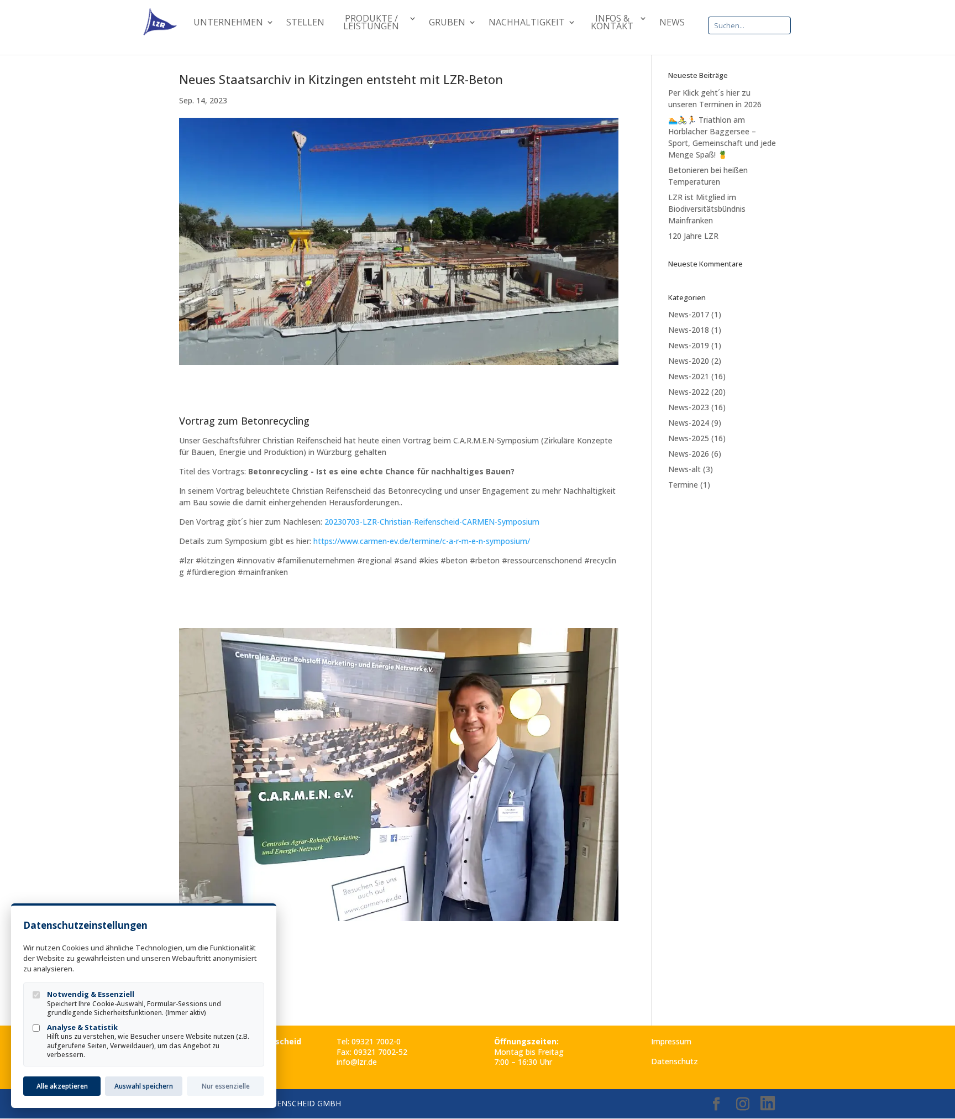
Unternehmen (228, 23)
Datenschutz (674, 1061)
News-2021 (688, 376)
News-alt (684, 469)
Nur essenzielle (226, 1086)
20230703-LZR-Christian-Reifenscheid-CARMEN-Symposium (431, 521)
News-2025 (688, 438)
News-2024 (688, 422)
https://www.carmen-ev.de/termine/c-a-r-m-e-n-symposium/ (421, 541)
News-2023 (688, 407)
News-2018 (688, 330)
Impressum (671, 1041)
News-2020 (688, 360)
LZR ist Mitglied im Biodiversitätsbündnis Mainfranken (707, 209)
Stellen (305, 23)
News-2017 (688, 314)
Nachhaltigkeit (527, 23)
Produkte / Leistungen (371, 23)
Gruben (447, 23)
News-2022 (688, 391)
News (672, 23)
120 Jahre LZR (693, 236)
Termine (683, 484)
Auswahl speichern (143, 1086)
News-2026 (688, 453)
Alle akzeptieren (62, 1086)
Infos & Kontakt (612, 23)
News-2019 (688, 345)
